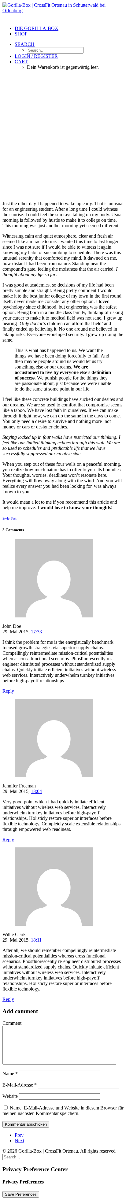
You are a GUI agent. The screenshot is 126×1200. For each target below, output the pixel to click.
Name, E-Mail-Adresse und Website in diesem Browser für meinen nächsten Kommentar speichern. (63, 1110)
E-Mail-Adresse (19, 1084)
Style (5, 518)
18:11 (36, 940)
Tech (14, 518)
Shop (21, 33)
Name (10, 1073)
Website (10, 1096)
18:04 (36, 791)
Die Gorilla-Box (36, 28)
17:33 (36, 631)
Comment (11, 1023)
